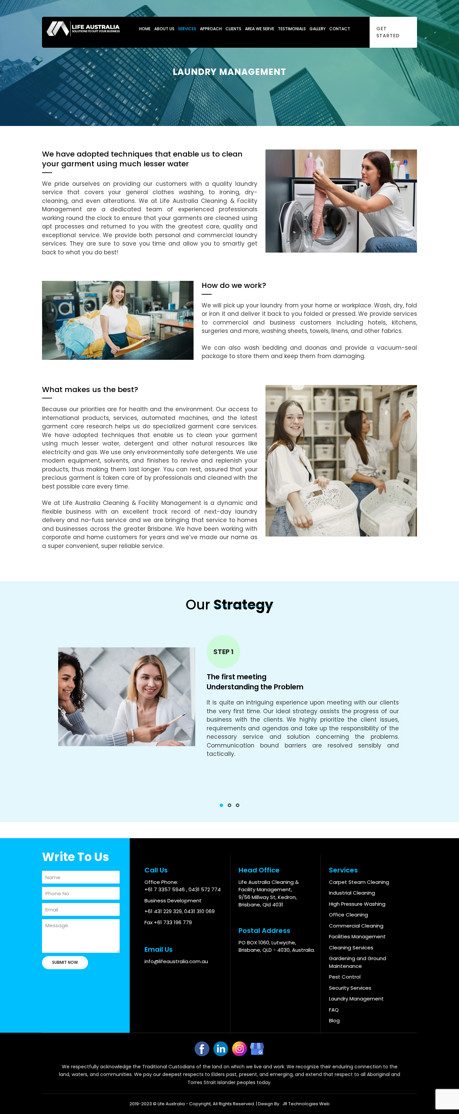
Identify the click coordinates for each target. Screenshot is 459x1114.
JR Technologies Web (306, 1104)
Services (187, 29)
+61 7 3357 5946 (165, 889)
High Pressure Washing (357, 903)
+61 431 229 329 (163, 911)
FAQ (334, 1009)
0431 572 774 (205, 889)
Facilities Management (357, 936)
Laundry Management (356, 998)
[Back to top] (442, 1097)
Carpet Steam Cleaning (359, 882)
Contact (339, 29)
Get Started (388, 32)
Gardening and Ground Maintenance (357, 962)
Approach (211, 29)
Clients (233, 29)
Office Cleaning (348, 914)
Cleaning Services (351, 947)
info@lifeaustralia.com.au (176, 961)
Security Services (350, 987)
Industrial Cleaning (352, 892)
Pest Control (345, 976)
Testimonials (292, 29)
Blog (334, 1020)
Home (145, 29)
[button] (221, 805)
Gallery (317, 29)
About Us (164, 29)
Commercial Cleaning (356, 925)
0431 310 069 (199, 911)
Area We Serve (259, 29)
